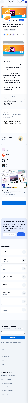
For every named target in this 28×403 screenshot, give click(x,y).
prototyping (12, 29)
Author (4, 139)
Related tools (5, 146)
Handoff (6, 29)
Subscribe (13, 203)
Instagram (4, 368)
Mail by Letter (5, 387)
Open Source (5, 353)
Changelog (4, 360)
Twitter (3, 364)
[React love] (4, 34)
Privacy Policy (5, 394)
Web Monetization (6, 383)
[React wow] (10, 34)
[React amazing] (13, 34)
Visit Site (21, 100)
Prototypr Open (5, 357)
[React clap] (7, 34)
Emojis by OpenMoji (7, 390)
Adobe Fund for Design (8, 375)
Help (2, 349)
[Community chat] (18, 1)
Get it (21, 20)
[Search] (9, 1)
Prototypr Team (7, 137)
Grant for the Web (6, 379)
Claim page (14, 20)
